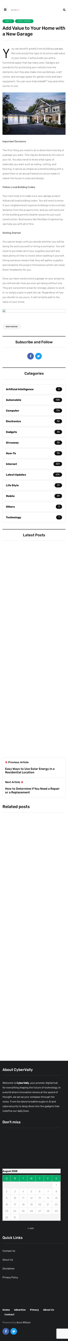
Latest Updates (24, 21)
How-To (8, 21)
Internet (12, 599)
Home (6, 1309)
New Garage (12, 326)
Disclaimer (8, 1268)
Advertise (20, 1309)
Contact (9, 1314)
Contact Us (8, 1250)
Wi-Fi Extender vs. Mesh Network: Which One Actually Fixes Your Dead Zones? (33, 616)
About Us (7, 1259)
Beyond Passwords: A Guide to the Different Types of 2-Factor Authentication (32, 1041)
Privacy (34, 1309)
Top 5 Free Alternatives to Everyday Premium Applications (30, 693)
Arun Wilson (13, 725)
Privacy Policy (10, 1277)
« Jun (30, 1228)
